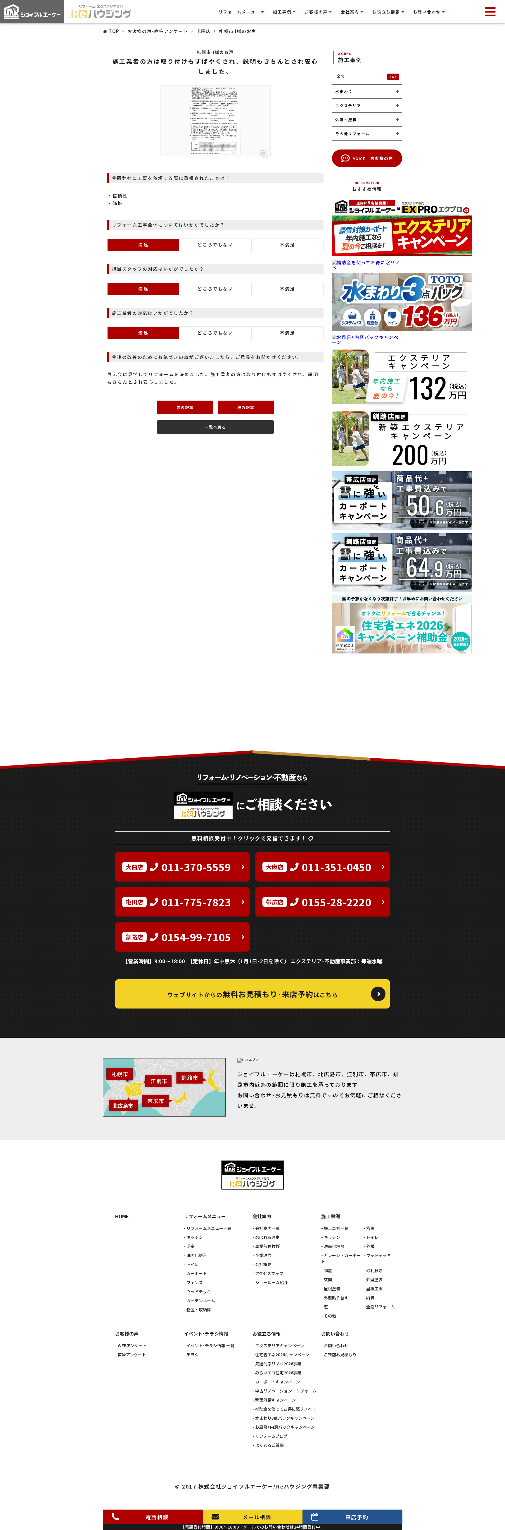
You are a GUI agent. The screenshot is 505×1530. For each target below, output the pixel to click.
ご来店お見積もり (340, 1354)
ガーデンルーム (200, 1300)
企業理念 (263, 1255)
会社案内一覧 (267, 1228)
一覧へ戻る (215, 427)
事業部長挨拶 (267, 1246)
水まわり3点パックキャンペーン (284, 1418)
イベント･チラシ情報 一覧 (210, 1345)
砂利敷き (374, 1270)
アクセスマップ (269, 1273)
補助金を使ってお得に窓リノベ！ (285, 1409)
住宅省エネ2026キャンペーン (282, 1354)
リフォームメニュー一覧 (208, 1228)
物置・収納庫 (198, 1309)
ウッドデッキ (198, 1291)
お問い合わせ (336, 1345)
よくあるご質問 (269, 1445)
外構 (370, 1246)
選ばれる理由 (267, 1237)
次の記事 (246, 407)
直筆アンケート (132, 1354)
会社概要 (263, 1264)
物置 (328, 1270)
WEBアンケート (132, 1345)
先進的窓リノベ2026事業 (278, 1363)
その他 (330, 1316)
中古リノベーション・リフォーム (286, 1391)
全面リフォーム (380, 1307)
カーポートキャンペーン (277, 1382)
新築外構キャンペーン (275, 1400)
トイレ (192, 1264)
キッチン (194, 1237)
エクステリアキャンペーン (279, 1345)
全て (367, 76)
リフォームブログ (271, 1436)
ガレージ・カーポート (341, 1258)
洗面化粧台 (196, 1255)
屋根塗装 (332, 1288)
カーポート (196, 1273)
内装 (370, 1297)
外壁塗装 (374, 1279)
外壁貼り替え (336, 1297)
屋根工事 (374, 1288)
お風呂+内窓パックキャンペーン (285, 1427)
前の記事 (185, 407)
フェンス (194, 1282)
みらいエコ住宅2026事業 (278, 1373)
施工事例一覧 (336, 1228)
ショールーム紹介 (271, 1282)
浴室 (190, 1246)
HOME (122, 1216)
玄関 (328, 1279)
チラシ (192, 1354)
